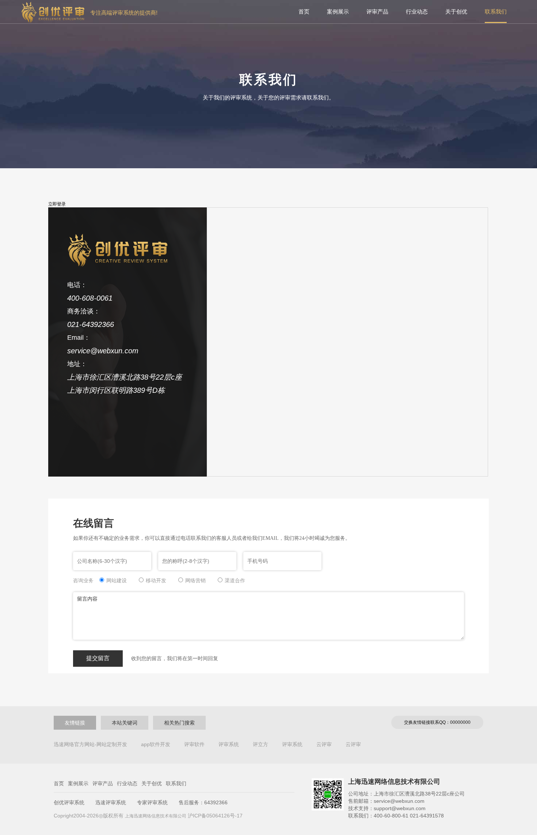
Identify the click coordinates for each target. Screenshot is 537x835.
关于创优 (456, 11)
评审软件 (194, 744)
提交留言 (98, 658)
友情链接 (75, 723)
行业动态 (417, 11)
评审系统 (228, 744)
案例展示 (338, 11)
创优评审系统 (69, 802)
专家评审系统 (152, 802)
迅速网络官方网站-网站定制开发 (90, 744)
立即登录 (57, 204)
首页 (303, 11)
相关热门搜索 (179, 723)
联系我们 (496, 11)
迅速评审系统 (110, 802)
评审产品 (377, 11)
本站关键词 (124, 723)
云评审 (324, 744)
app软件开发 (155, 744)
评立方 (260, 744)
